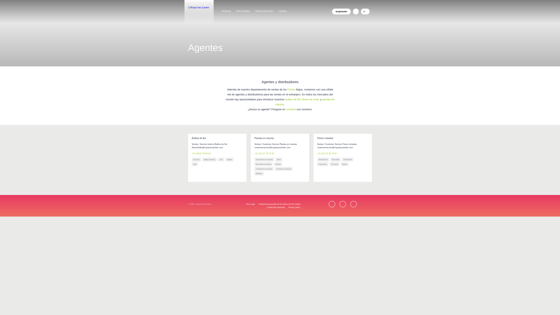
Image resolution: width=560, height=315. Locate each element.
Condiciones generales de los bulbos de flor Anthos (279, 204)
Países (291, 89)
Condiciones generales (276, 207)
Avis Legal (250, 204)
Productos (226, 11)
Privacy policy (294, 207)
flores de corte (310, 99)
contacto (291, 109)
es (364, 11)
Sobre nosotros (243, 11)
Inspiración (341, 11)
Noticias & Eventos (264, 11)
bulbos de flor (293, 99)
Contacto (282, 11)
